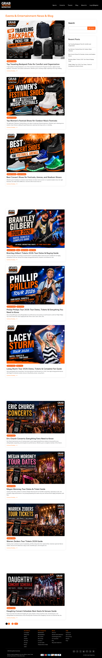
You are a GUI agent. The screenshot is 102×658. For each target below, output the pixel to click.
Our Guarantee (55, 638)
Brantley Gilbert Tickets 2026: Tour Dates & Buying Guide (32, 253)
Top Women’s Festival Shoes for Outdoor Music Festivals (32, 120)
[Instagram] (74, 651)
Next (16, 623)
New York (26, 640)
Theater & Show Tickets (43, 644)
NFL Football (40, 636)
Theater (70, 5)
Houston (26, 638)
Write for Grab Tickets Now (57, 634)
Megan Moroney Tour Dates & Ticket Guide (26, 489)
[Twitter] (80, 651)
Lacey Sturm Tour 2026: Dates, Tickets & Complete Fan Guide (34, 369)
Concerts (62, 5)
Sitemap (67, 638)
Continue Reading (11, 71)
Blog (76, 5)
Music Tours (32, 250)
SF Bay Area (26, 634)
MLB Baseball (41, 632)
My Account (68, 634)
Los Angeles (26, 632)
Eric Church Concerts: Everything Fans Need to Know (30, 438)
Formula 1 (40, 640)
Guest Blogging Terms (56, 636)
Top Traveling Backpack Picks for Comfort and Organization (33, 64)
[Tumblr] (90, 651)
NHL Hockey (40, 638)
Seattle (25, 636)
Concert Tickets (11, 250)
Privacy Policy (69, 636)
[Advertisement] (36, 198)
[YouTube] (84, 651)
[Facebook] (77, 651)
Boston (25, 644)
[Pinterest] (87, 651)
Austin (25, 646)
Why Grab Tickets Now (57, 642)
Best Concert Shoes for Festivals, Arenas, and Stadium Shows (34, 177)
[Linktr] (93, 651)
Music (18, 250)
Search (71, 23)
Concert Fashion (22, 174)
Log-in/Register (94, 5)
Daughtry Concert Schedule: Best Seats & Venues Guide (32, 611)
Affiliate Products (11, 61)
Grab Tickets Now (91, 655)
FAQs (67, 640)
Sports (54, 5)
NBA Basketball (41, 634)
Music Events (24, 250)
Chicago (25, 642)
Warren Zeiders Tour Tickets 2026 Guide (25, 541)
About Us (84, 5)
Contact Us (68, 632)
